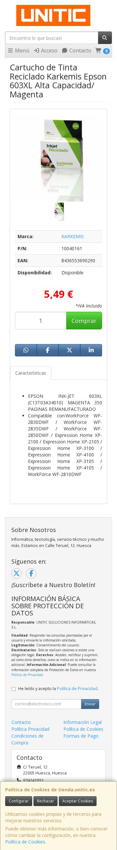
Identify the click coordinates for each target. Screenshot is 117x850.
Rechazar (45, 801)
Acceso (49, 50)
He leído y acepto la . (58, 688)
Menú (21, 50)
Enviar (90, 704)
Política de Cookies (25, 842)
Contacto (79, 50)
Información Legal (82, 722)
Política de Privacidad (27, 674)
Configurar (19, 801)
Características (30, 373)
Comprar (84, 320)
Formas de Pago (80, 736)
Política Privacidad (30, 729)
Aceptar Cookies (77, 801)
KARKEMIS (72, 236)
